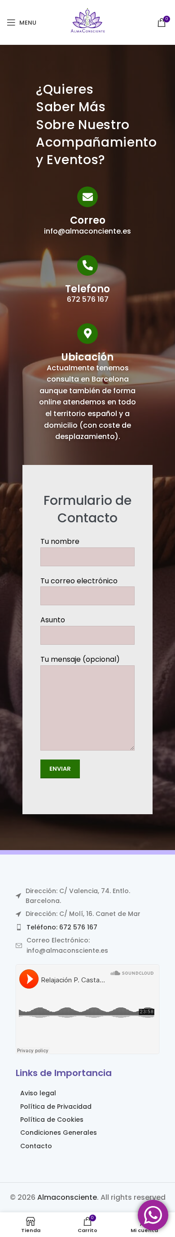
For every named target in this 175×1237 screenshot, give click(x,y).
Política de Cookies (51, 1119)
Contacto (36, 1146)
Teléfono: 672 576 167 (61, 927)
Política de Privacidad (56, 1106)
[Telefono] (87, 265)
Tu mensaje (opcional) (80, 659)
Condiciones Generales (58, 1132)
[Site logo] (87, 22)
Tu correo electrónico (79, 581)
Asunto (52, 620)
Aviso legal (38, 1093)
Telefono (87, 289)
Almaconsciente (67, 1197)
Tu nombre (59, 541)
